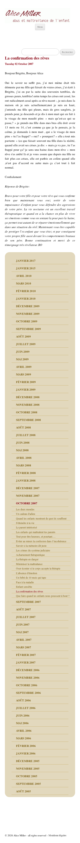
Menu (40, 26)
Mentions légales (57, 835)
